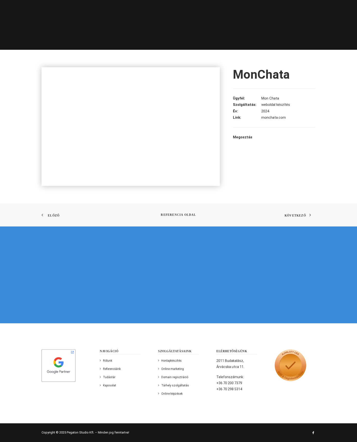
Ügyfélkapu (261, 8)
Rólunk (120, 8)
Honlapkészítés (171, 360)
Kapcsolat (338, 8)
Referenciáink (183, 8)
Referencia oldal (178, 215)
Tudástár (109, 377)
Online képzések (172, 393)
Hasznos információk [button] (223, 8)
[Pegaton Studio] (28, 8)
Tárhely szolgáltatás (175, 385)
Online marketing (172, 369)
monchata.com (273, 117)
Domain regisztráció (174, 377)
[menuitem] (99, 8)
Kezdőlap (97, 8)
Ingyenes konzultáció (302, 8)
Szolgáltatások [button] (148, 8)
